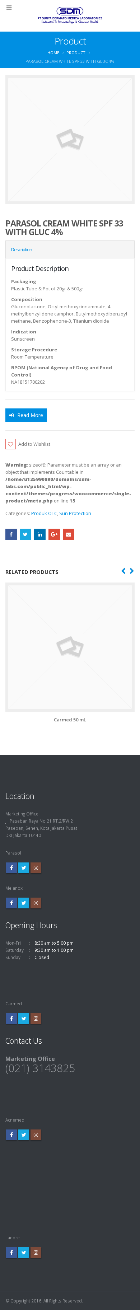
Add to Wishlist (34, 444)
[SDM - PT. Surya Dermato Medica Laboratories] (70, 15)
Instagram (36, 867)
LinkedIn (40, 534)
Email (68, 534)
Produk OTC (44, 513)
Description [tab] (21, 249)
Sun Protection (75, 513)
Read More (30, 415)
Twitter (25, 534)
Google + (54, 534)
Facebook (11, 534)
